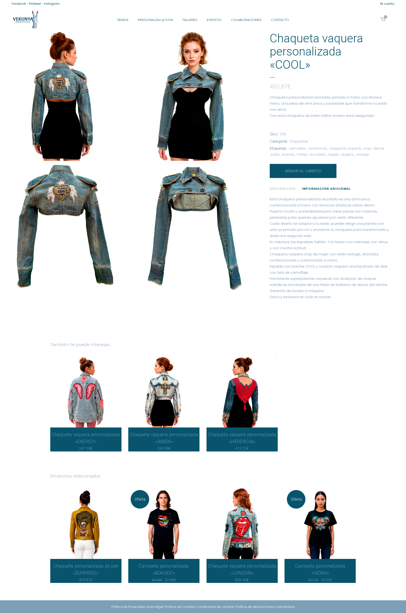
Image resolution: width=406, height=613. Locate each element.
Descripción (283, 188)
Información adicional (326, 188)
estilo (275, 154)
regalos (347, 154)
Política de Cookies (180, 607)
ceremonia (317, 148)
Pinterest (35, 4)
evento (288, 154)
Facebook (19, 4)
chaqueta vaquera (345, 148)
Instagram (52, 4)
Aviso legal (155, 607)
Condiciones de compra (215, 607)
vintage (362, 154)
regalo (333, 154)
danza (378, 148)
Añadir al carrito (303, 171)
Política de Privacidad (127, 607)
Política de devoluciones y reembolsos (265, 607)
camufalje (297, 148)
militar (302, 154)
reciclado (317, 154)
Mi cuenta (387, 4)
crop (367, 148)
